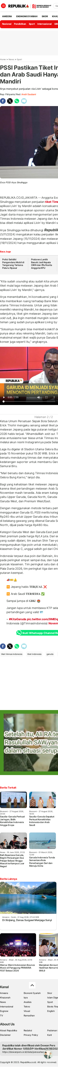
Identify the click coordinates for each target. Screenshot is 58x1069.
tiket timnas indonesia (11, 654)
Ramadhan (29, 1015)
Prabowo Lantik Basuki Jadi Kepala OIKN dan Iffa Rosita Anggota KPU (41, 263)
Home (3, 59)
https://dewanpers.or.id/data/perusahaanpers (26, 1052)
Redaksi (28, 1030)
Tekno (27, 1006)
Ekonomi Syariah (27, 16)
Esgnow (4, 1011)
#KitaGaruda (17, 619)
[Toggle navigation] (3, 5)
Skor (49, 993)
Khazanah (5, 997)
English (51, 1011)
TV (1, 1015)
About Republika (8, 1030)
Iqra (26, 997)
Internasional (44, 23)
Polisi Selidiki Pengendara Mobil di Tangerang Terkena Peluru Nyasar (13, 263)
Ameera (4, 993)
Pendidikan (20, 23)
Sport (32, 23)
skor (45, 16)
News (11, 59)
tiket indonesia (34, 654)
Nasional (6, 23)
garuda (50, 654)
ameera (7, 16)
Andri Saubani (28, 94)
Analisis (28, 1002)
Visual (27, 1011)
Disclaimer (5, 1035)
